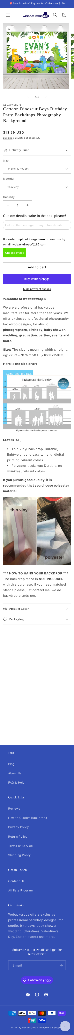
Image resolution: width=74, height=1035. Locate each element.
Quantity (9, 197)
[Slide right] (46, 96)
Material (8, 178)
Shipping (8, 138)
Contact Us (16, 881)
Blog (11, 764)
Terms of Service (20, 846)
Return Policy (18, 836)
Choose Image (14, 252)
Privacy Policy (18, 827)
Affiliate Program (20, 890)
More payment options (37, 288)
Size (6, 160)
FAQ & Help (16, 782)
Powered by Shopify (51, 1027)
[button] (8, 14)
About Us (15, 773)
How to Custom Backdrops (27, 817)
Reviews (14, 808)
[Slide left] (27, 96)
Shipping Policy (19, 855)
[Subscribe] (61, 965)
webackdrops (30, 1027)
